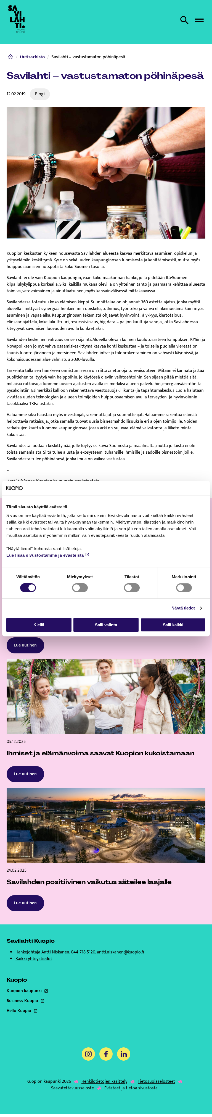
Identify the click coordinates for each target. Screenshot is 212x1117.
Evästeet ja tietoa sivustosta (131, 1088)
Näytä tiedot (183, 608)
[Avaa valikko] (199, 20)
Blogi (40, 94)
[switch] (80, 587)
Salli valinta (106, 624)
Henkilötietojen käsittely (104, 1081)
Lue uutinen (25, 645)
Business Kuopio (43, 1001)
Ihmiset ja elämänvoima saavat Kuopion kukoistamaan (100, 753)
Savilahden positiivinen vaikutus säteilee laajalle (89, 882)
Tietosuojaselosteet (156, 1081)
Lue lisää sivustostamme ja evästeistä (45, 555)
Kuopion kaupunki (43, 991)
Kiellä (38, 624)
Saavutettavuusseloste (72, 1088)
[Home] (10, 58)
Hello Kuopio (43, 1011)
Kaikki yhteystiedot (33, 959)
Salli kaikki (173, 624)
